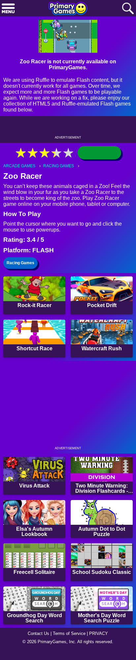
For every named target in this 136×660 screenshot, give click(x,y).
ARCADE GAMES (19, 166)
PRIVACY (98, 633)
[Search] (128, 8)
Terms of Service (69, 633)
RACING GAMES (58, 166)
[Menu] (8, 8)
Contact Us (38, 633)
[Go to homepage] (68, 8)
